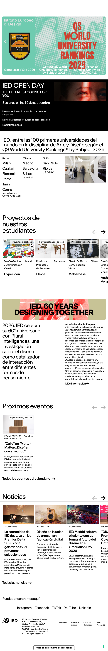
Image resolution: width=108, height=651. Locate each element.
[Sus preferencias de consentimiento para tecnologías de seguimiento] (103, 646)
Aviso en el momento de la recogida (54, 647)
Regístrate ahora (12, 124)
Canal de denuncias (88, 623)
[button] (94, 232)
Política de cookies (75, 623)
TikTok (56, 608)
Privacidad (63, 622)
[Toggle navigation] (104, 13)
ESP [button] (100, 4)
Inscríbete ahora (71, 12)
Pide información (91, 12)
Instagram (24, 608)
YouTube (70, 608)
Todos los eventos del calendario (26, 479)
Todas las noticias (14, 583)
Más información (75, 383)
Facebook (42, 608)
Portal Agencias (101, 623)
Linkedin (85, 608)
